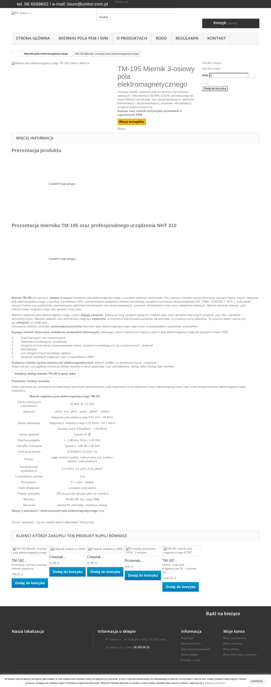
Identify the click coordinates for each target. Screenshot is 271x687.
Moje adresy (231, 649)
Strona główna (33, 38)
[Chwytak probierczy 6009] (68, 549)
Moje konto (234, 631)
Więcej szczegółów (131, 121)
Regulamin (187, 38)
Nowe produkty (191, 643)
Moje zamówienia (234, 638)
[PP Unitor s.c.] (51, 21)
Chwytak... (57, 557)
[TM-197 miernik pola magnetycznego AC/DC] (181, 551)
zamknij (256, 681)
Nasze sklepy (189, 654)
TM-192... (19, 561)
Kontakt (216, 38)
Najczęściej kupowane (195, 649)
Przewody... (134, 561)
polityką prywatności (215, 683)
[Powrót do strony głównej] (16, 54)
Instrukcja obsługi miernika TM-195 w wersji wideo (45, 373)
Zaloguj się (121, 1)
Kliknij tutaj (87, 522)
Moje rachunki (232, 643)
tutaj (101, 510)
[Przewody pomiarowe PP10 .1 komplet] (143, 551)
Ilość (205, 75)
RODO (161, 38)
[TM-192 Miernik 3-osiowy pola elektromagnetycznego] (30, 551)
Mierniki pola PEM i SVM (83, 38)
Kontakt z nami (191, 660)
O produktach (132, 38)
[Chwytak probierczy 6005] (106, 549)
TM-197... (170, 561)
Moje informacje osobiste (240, 654)
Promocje (187, 638)
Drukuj (121, 128)
